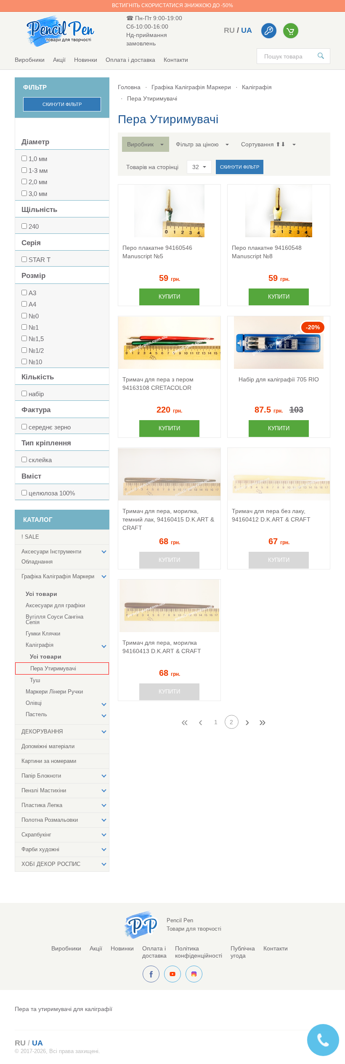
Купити (169, 297)
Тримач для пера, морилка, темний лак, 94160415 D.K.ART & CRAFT (168, 519)
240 (34, 226)
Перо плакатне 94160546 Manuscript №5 (157, 251)
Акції (59, 59)
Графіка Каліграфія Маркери (191, 87)
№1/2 (36, 350)
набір (36, 393)
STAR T (39, 259)
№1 (34, 327)
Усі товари (41, 593)
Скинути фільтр (62, 104)
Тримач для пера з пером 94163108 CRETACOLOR (158, 383)
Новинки (85, 59)
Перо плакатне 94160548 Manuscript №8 (267, 251)
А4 (32, 304)
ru (229, 30)
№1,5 (36, 338)
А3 (32, 292)
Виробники (30, 59)
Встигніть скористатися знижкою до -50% (172, 5)
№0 (34, 316)
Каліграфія (257, 87)
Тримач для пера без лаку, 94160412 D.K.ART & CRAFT (271, 515)
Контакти (176, 59)
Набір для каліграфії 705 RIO (279, 379)
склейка (40, 459)
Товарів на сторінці (152, 167)
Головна (129, 87)
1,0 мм (38, 158)
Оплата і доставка (130, 59)
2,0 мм (38, 181)
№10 (35, 361)
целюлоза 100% (52, 493)
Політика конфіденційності (198, 952)
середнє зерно (50, 427)
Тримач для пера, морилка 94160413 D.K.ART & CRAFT (161, 646)
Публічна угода (243, 952)
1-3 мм (38, 170)
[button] (145, 144)
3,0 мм (38, 193)
